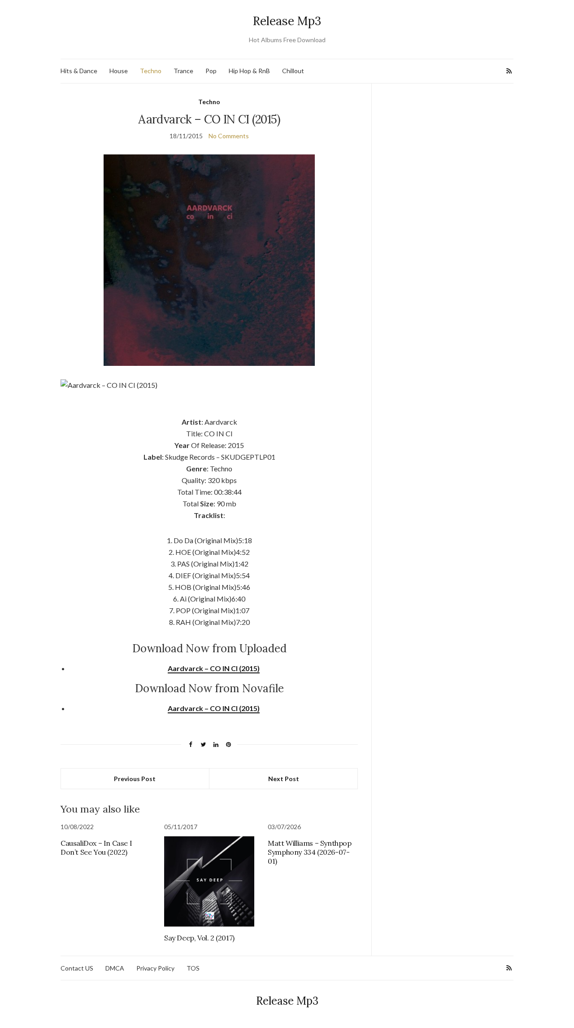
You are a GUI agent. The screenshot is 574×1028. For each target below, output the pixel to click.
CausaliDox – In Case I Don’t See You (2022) (96, 848)
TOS (193, 968)
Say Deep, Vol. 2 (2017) (199, 937)
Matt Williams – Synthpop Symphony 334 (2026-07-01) (309, 852)
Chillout (293, 71)
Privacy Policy (155, 968)
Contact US (77, 968)
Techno (150, 71)
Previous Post (135, 778)
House (118, 71)
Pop (211, 71)
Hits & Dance (79, 71)
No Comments (229, 136)
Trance (183, 71)
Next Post (283, 778)
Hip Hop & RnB (249, 71)
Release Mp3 (287, 20)
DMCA (114, 968)
